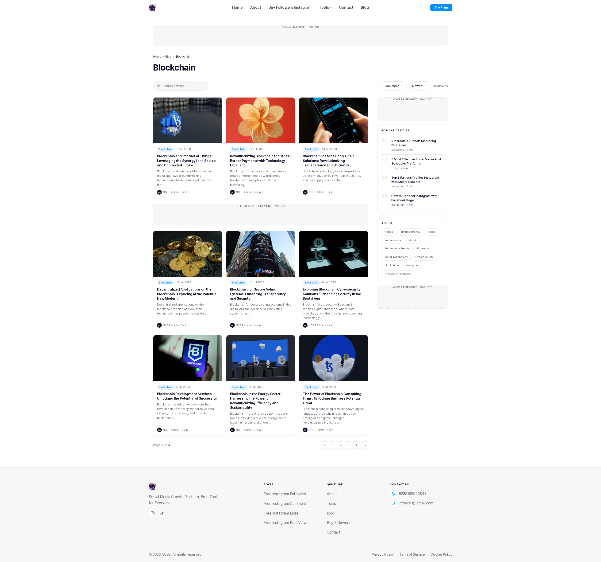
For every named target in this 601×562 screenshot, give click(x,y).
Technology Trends (397, 248)
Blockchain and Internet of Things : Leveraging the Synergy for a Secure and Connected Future (186, 160)
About (255, 7)
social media (393, 240)
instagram (412, 265)
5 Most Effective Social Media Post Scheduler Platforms (416, 161)
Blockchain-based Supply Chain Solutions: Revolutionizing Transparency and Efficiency (328, 160)
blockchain (392, 265)
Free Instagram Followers (285, 494)
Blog (365, 7)
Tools (324, 7)
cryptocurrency (410, 231)
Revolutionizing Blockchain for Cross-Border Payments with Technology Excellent (260, 160)
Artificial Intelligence (398, 273)
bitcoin (412, 240)
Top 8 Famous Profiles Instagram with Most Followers (415, 180)
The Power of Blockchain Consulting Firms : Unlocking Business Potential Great (332, 398)
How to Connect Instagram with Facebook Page (414, 198)
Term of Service (412, 554)
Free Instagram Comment (285, 503)
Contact (346, 7)
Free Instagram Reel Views (286, 522)
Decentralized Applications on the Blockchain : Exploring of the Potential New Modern (187, 293)
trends (389, 231)
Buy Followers (338, 522)
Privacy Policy (383, 554)
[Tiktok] (162, 513)
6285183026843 (413, 493)
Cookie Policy (441, 554)
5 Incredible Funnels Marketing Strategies (413, 143)
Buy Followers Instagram (290, 7)
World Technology (396, 257)
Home (237, 7)
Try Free (441, 7)
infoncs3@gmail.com (416, 503)
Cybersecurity (424, 257)
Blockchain (166, 149)
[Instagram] (152, 513)
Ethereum (423, 248)
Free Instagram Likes (281, 513)
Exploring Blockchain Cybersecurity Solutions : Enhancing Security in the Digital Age (332, 293)
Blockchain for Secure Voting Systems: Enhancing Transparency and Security (258, 293)
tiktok (431, 231)
